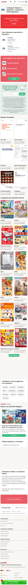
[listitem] (7, 131)
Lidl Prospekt (4, 546)
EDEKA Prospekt (4, 531)
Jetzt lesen (14, 435)
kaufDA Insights (4, 554)
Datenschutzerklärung (18, 107)
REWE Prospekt (4, 535)
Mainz (4, 390)
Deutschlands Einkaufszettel (7, 552)
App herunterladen (5, 556)
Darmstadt (5, 394)
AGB (2, 577)
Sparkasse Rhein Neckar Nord (11, 445)
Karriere (2, 525)
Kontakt (16, 575)
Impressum (16, 573)
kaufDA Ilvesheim (6, 511)
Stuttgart (5, 387)
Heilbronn (13, 394)
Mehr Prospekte (14, 355)
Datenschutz (4, 575)
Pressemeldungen (5, 558)
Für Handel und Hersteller (7, 523)
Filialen (13, 511)
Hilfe (2, 573)
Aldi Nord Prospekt (5, 541)
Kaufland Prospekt (5, 533)
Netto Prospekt (4, 544)
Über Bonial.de (4, 521)
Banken (19, 511)
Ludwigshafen (12, 390)
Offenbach (5, 398)
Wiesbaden (21, 387)
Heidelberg (21, 390)
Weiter (22, 94)
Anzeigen (24, 5)
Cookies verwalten (18, 577)
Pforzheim (20, 394)
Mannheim (12, 387)
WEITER (14, 24)
